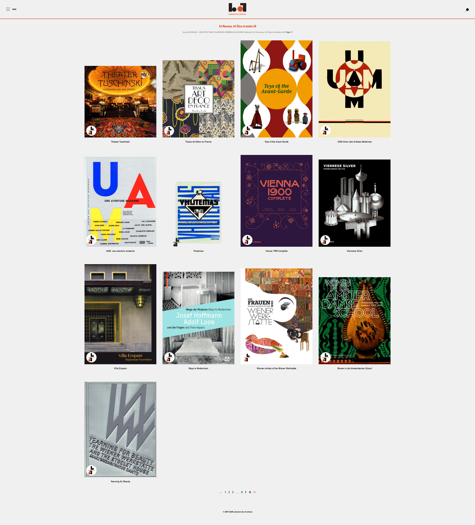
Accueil (186, 32)
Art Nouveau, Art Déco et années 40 (268, 32)
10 (250, 492)
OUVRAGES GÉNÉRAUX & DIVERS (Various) (233, 32)
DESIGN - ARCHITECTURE (201, 32)
